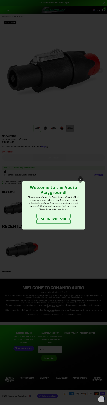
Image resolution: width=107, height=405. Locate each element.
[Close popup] (80, 179)
